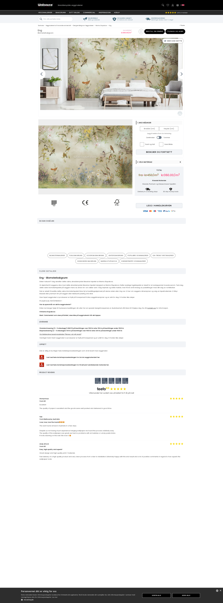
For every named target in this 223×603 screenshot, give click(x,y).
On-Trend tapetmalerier (163, 255)
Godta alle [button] (156, 595)
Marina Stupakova (109, 261)
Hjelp (117, 12)
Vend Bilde (168, 144)
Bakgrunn (61, 12)
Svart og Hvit (150, 144)
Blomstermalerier (57, 255)
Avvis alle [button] (186, 595)
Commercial (89, 12)
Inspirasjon (105, 12)
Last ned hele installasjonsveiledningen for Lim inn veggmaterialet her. (73, 357)
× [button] (220, 590)
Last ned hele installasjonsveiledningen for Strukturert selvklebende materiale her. (77, 365)
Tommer (167, 137)
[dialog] (111, 595)
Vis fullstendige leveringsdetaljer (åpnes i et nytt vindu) (60, 334)
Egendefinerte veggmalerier (133, 261)
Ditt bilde (74, 12)
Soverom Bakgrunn (95, 255)
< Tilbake (182, 25)
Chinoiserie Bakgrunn (86, 261)
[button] (79, 599)
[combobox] (217, 590)
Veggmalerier (45, 12)
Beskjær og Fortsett (159, 152)
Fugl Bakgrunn (75, 255)
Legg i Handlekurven (159, 206)
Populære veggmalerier (138, 255)
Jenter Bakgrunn (115, 255)
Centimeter (150, 137)
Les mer (54, 597)
